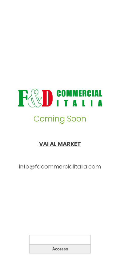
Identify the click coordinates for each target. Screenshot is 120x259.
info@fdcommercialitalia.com (60, 166)
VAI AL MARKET (60, 144)
